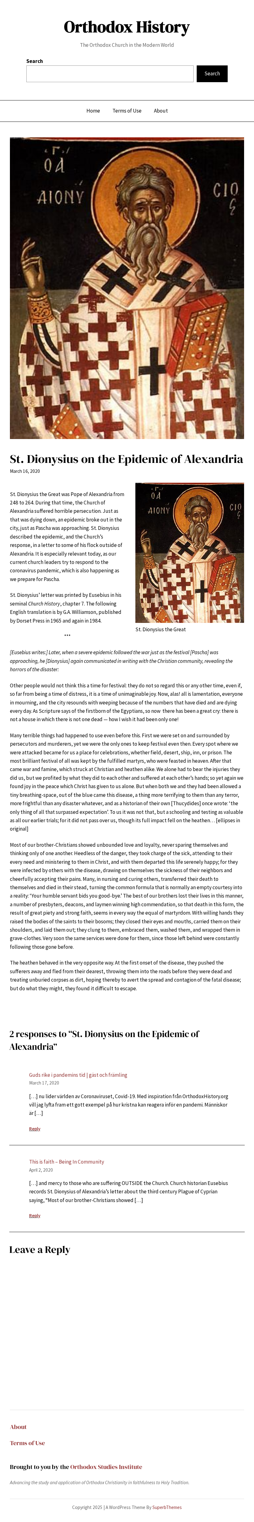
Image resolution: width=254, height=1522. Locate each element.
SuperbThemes (167, 1507)
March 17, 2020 (44, 1083)
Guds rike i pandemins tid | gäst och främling (78, 1075)
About (18, 1426)
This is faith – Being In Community (66, 1161)
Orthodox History (127, 27)
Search (34, 61)
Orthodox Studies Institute (106, 1466)
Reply (34, 1129)
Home (93, 110)
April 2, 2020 (41, 1170)
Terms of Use (27, 1443)
